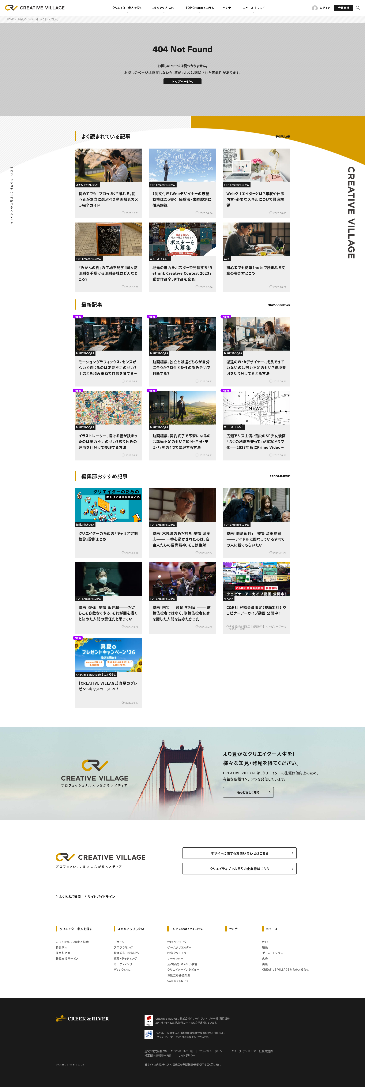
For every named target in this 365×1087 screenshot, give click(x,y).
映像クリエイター (178, 953)
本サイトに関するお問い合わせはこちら (239, 853)
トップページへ (182, 81)
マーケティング (123, 964)
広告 (265, 958)
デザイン (119, 942)
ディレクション (123, 969)
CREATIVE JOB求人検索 (72, 942)
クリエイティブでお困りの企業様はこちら (239, 868)
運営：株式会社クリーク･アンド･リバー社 (168, 1051)
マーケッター (175, 958)
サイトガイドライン (101, 896)
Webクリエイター (178, 942)
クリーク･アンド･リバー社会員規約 (252, 1051)
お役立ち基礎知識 (178, 975)
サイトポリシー (187, 1055)
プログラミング (123, 947)
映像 (265, 947)
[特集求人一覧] (279, 464)
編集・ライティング (125, 958)
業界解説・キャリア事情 (182, 964)
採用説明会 (63, 953)
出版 (265, 964)
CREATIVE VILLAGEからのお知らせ (285, 969)
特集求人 (62, 947)
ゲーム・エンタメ (272, 953)
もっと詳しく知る (248, 792)
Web (265, 942)
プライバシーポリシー (212, 1051)
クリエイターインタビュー (183, 969)
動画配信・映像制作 (126, 953)
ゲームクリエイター (179, 947)
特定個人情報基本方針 (158, 1055)
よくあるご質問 (70, 896)
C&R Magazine (177, 981)
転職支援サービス (67, 958)
